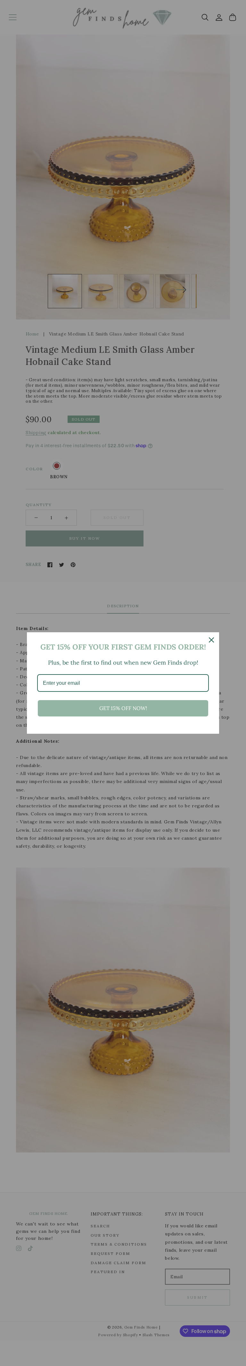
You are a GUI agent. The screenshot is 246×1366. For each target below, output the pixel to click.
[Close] (211, 640)
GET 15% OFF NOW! (123, 708)
